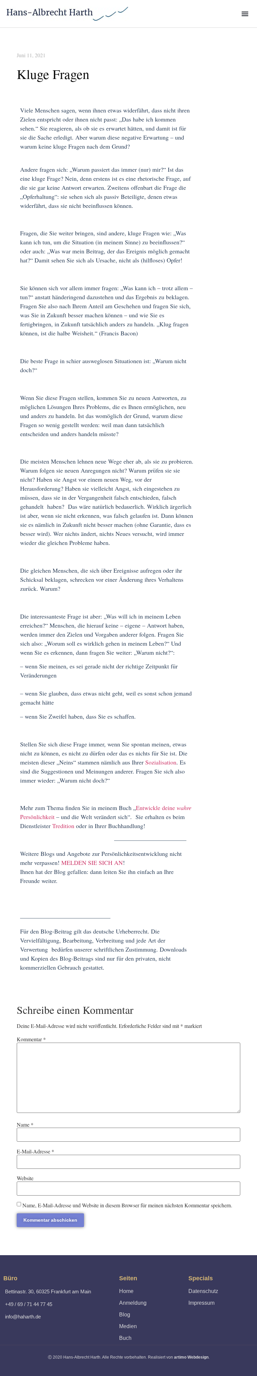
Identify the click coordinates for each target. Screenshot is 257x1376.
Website (25, 1178)
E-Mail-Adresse (35, 1151)
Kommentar (31, 1039)
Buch (125, 1338)
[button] (244, 13)
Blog (124, 1314)
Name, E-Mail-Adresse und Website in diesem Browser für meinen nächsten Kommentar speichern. (127, 1205)
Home (126, 1291)
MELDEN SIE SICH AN (92, 863)
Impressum (201, 1303)
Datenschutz (203, 1291)
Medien (128, 1326)
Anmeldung (133, 1303)
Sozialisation (160, 762)
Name (25, 1124)
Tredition (63, 826)
